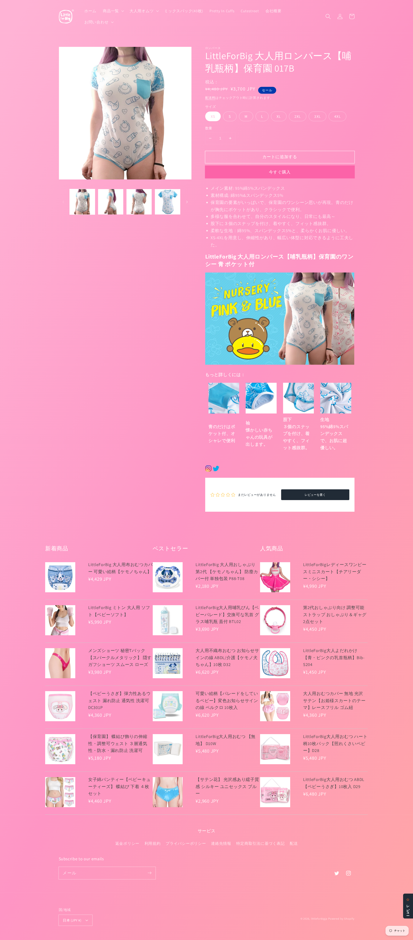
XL (279, 116)
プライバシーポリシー (186, 843)
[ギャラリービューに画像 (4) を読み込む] (167, 202)
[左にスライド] (63, 202)
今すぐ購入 (280, 172)
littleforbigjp (319, 918)
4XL (337, 116)
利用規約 (153, 843)
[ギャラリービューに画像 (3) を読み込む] (139, 202)
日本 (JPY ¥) (72, 920)
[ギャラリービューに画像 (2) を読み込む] (111, 202)
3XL (317, 116)
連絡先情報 (221, 843)
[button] (113, 11)
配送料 (210, 98)
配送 (294, 843)
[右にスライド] (187, 202)
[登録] (150, 873)
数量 (208, 128)
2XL (297, 116)
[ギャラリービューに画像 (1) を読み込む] (82, 202)
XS (213, 116)
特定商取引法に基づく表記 (260, 843)
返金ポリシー (127, 843)
